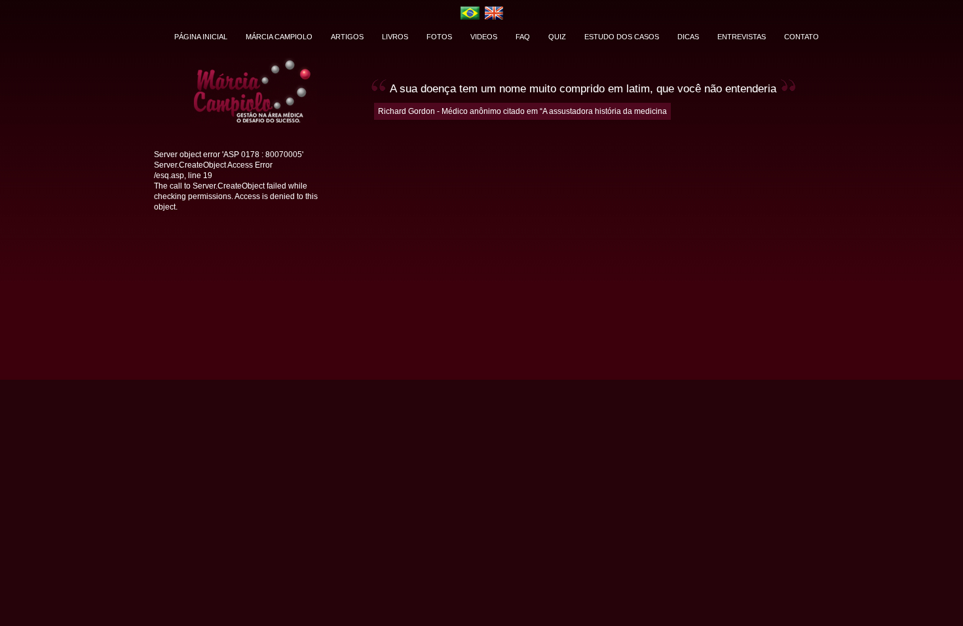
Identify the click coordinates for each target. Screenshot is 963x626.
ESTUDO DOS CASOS (621, 37)
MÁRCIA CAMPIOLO (279, 37)
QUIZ (557, 37)
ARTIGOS (347, 37)
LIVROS (395, 37)
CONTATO (801, 37)
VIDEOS (483, 37)
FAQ (523, 37)
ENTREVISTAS (741, 37)
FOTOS (439, 37)
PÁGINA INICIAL (200, 37)
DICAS (688, 37)
